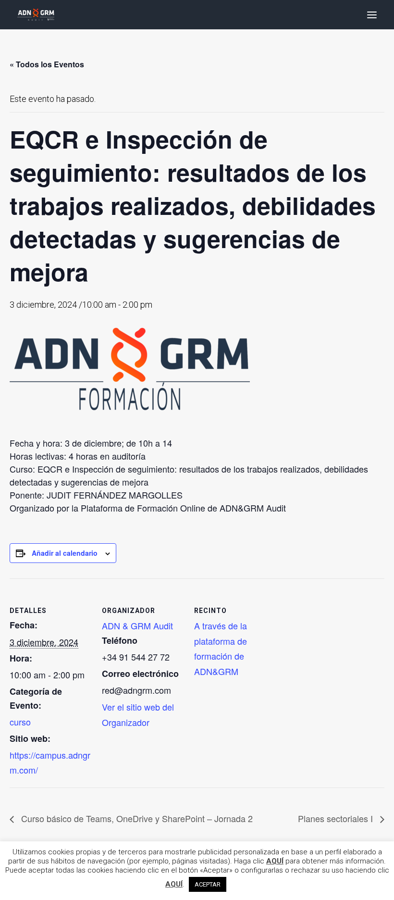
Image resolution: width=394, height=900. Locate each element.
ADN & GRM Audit (137, 625)
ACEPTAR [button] (208, 884)
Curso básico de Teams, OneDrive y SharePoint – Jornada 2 (136, 818)
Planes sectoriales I (336, 818)
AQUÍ (274, 861)
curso (20, 721)
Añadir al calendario (65, 553)
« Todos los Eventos (47, 64)
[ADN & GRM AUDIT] (35, 15)
